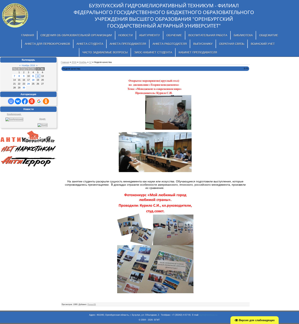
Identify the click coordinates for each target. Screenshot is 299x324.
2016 (74, 62)
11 (33, 76)
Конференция (14, 114)
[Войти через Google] (39, 101)
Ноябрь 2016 (28, 65)
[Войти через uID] (11, 101)
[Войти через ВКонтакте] (18, 101)
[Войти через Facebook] (25, 101)
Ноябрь (83, 62)
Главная (65, 62)
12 (38, 76)
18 (33, 80)
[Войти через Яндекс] (32, 101)
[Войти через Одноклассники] (46, 101)
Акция (42, 119)
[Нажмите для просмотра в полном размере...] (155, 126)
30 (24, 87)
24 (28, 84)
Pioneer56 (91, 304)
